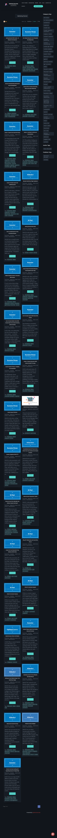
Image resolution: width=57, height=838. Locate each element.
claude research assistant (30, 69)
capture (7, 67)
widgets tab (47, 139)
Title (39, 21)
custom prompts (10, 396)
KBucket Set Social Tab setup (12, 723)
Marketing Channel (22, 16)
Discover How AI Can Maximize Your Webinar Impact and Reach (12, 502)
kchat (27, 252)
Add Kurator (38, 6)
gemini (17, 165)
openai (12, 165)
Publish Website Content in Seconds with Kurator (12, 276)
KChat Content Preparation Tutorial (30, 496)
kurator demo (11, 66)
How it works (25, 2)
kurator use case (30, 114)
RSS (6, 21)
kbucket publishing (26, 753)
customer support (48, 51)
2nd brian (46, 17)
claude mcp (29, 69)
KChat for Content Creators (12, 593)
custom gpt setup (10, 166)
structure (31, 116)
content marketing (46, 39)
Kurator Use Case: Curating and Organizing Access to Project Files (12, 770)
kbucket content (48, 69)
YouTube (46, 159)
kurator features (10, 213)
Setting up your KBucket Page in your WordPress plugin (12, 679)
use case (32, 478)
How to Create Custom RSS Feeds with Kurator (30, 316)
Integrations (31, 2)
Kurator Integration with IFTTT (12, 454)
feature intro (32, 162)
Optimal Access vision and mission (12, 636)
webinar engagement (10, 530)
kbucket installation (30, 210)
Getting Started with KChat (30, 226)
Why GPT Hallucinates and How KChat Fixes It (30, 541)
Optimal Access (36, 812)
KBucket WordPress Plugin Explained (30, 181)
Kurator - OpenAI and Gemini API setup (12, 132)
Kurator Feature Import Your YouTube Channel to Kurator (30, 630)
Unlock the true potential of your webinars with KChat (12, 551)
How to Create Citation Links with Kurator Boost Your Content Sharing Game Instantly (12, 323)
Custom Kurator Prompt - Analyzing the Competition (12, 367)
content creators (28, 480)
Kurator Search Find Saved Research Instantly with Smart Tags (30, 269)
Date (35, 21)
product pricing (30, 433)
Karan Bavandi (47, 148)
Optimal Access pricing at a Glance (30, 407)
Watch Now (12, 62)
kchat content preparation (27, 523)
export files (9, 438)
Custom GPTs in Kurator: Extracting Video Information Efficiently (30, 87)
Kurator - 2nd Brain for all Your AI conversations (30, 133)
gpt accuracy (47, 64)
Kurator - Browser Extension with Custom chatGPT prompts (30, 362)
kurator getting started (10, 161)
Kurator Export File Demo (12, 412)
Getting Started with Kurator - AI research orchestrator (12, 39)
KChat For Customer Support (30, 587)
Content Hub (48, 2)
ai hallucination (27, 568)
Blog (43, 2)
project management (11, 800)
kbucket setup (27, 704)
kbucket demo (29, 207)
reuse (24, 67)
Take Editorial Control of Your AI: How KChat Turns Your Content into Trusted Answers (30, 451)
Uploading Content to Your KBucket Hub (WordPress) (30, 675)
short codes (34, 754)
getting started (28, 209)
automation (13, 483)
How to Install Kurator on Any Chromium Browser (12, 232)
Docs (40, 2)
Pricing (36, 2)
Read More (30, 429)
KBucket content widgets (30, 723)
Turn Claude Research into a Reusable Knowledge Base (30, 39)
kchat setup (33, 252)
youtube (25, 116)
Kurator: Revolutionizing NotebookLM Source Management (12, 84)
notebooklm (11, 116)
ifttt (6, 485)
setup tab (46, 123)
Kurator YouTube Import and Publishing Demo (12, 183)
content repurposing (11, 531)
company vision (12, 662)
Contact (23, 6)
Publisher (29, 21)
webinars (7, 578)
